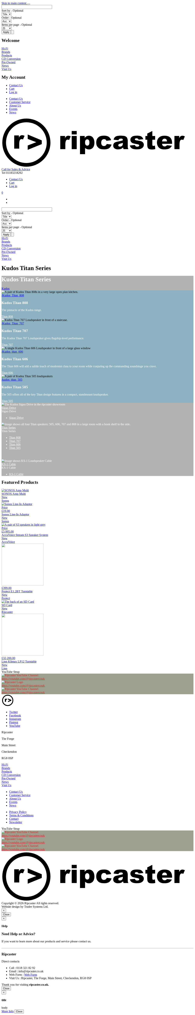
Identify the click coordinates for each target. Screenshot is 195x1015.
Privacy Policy (18, 812)
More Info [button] (8, 1011)
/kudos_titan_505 (12, 379)
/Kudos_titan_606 (12, 351)
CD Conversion (11, 58)
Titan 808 (7, 316)
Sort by (6, 10)
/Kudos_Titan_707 (13, 323)
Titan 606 (7, 372)
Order (5, 17)
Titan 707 (7, 344)
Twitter (13, 712)
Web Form (30, 974)
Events (13, 109)
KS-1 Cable (9, 464)
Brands (6, 52)
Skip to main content (14, 3)
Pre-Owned (8, 62)
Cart (11, 88)
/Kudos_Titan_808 (13, 295)
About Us (15, 105)
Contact (13, 818)
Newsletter (15, 822)
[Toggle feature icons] (28, 4)
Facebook (15, 715)
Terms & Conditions (21, 815)
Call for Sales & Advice (16, 169)
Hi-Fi (5, 48)
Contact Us (16, 85)
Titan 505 (7, 401)
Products (7, 55)
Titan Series (9, 427)
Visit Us (6, 69)
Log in (13, 92)
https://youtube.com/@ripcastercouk (23, 678)
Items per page (10, 24)
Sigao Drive (9, 407)
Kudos (6, 288)
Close (6, 914)
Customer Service (19, 102)
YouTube (14, 725)
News (5, 65)
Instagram (15, 719)
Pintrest (13, 722)
